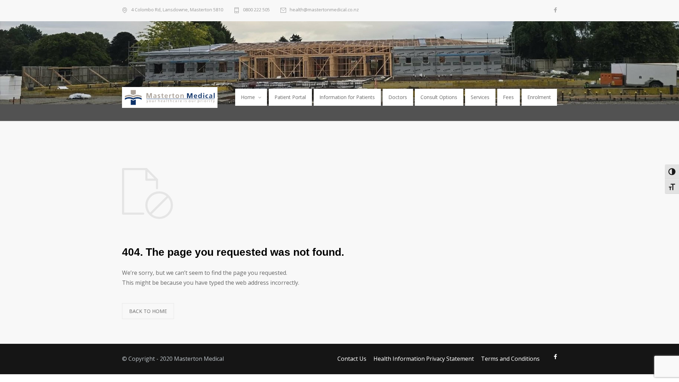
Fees (508, 97)
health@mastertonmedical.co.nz (324, 9)
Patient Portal (290, 97)
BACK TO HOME (148, 311)
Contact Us (351, 359)
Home (248, 97)
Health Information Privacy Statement (423, 359)
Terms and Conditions (510, 359)
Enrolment (539, 97)
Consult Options (438, 97)
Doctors (397, 97)
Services (480, 97)
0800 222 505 (256, 9)
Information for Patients (347, 97)
